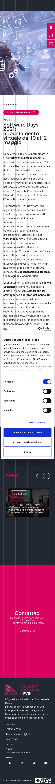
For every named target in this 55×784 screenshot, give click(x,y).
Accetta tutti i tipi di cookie (27, 432)
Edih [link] (42, 706)
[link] (51, 27)
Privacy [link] (9, 757)
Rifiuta (27, 452)
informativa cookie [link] (31, 370)
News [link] (14, 104)
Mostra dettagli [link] (37, 422)
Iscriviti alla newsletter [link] (19, 112)
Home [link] (6, 104)
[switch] (47, 391)
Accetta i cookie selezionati (27, 442)
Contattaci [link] (25, 630)
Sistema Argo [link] (12, 713)
